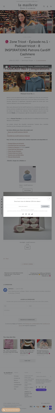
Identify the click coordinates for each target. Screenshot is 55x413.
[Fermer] (49, 198)
